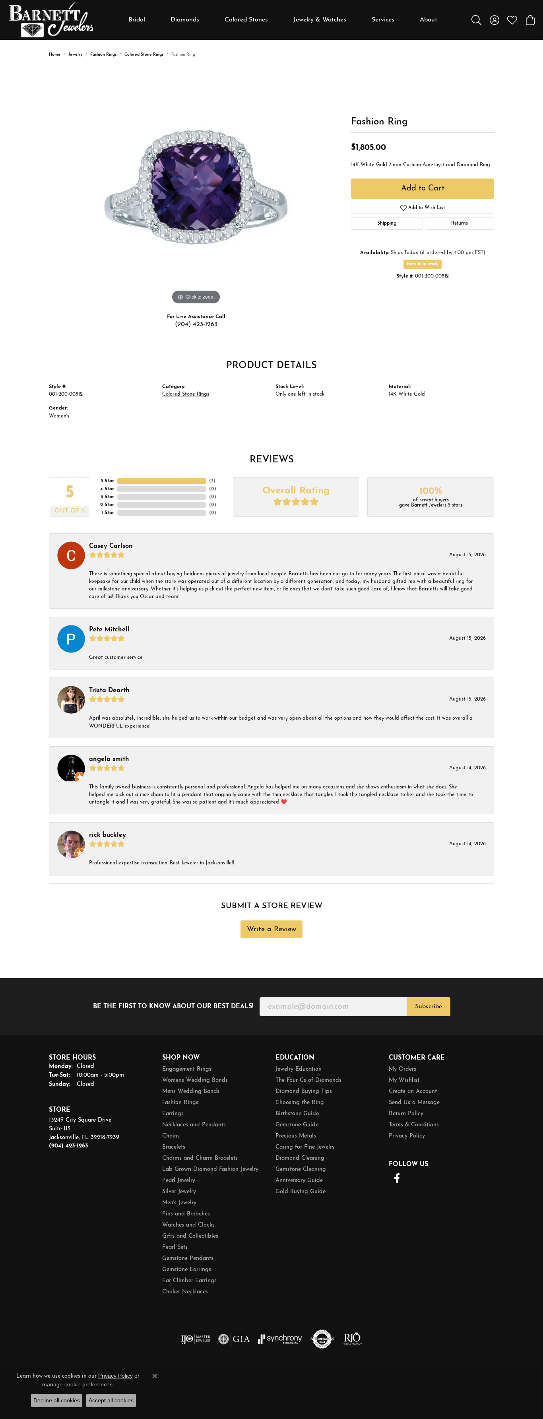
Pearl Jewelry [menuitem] (178, 1181)
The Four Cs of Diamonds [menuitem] (308, 1080)
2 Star (107, 505)
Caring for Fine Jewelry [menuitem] (305, 1147)
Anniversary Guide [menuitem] (299, 1181)
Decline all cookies (56, 1400)
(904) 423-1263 (196, 324)
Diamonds (185, 20)
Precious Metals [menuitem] (295, 1136)
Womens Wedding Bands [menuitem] (195, 1080)
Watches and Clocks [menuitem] (188, 1225)
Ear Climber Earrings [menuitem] (189, 1281)
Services (383, 20)
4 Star (107, 489)
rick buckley (107, 835)
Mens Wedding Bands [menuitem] (190, 1092)
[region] (196, 187)
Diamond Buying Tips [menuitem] (303, 1092)
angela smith (109, 759)
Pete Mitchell (109, 630)
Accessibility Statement (458, 1384)
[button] (476, 20)
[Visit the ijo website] (196, 1339)
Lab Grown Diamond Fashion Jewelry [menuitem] (210, 1169)
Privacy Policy (407, 1136)
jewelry (75, 54)
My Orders (402, 1069)
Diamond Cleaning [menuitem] (299, 1158)
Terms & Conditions (414, 1125)
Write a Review (271, 929)
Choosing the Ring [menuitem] (299, 1103)
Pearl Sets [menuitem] (175, 1247)
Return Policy (406, 1114)
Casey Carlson (111, 546)
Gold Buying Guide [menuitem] (300, 1192)
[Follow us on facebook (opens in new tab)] (397, 1178)
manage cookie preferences (77, 1384)
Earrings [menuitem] (173, 1114)
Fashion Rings (103, 54)
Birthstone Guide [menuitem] (297, 1114)
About (428, 20)
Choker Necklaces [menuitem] (185, 1292)
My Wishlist (404, 1080)
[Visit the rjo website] (352, 1339)
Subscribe (428, 1007)
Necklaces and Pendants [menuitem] (194, 1125)
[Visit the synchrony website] (280, 1339)
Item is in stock (422, 264)
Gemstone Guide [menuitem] (296, 1125)
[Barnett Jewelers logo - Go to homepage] (51, 20)
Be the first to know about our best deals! (173, 1007)
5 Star (107, 481)
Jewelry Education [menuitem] (298, 1069)
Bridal (136, 20)
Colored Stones (246, 20)
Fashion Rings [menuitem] (180, 1103)
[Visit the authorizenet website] (322, 1339)
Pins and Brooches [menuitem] (186, 1214)
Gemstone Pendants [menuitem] (187, 1259)
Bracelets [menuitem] (173, 1147)
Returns (459, 223)
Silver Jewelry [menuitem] (179, 1192)
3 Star (107, 497)
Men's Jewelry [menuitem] (179, 1203)
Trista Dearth (109, 690)
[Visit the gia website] (234, 1339)
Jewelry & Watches (319, 20)
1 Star (107, 513)
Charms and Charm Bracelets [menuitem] (200, 1158)
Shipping (386, 223)
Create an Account (413, 1092)
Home (54, 54)
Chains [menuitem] (171, 1136)
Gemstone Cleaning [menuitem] (300, 1169)
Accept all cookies (111, 1400)
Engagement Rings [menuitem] (186, 1069)
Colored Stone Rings (143, 54)
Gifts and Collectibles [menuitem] (190, 1236)
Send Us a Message (414, 1103)
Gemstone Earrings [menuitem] (186, 1270)
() (212, 481)
